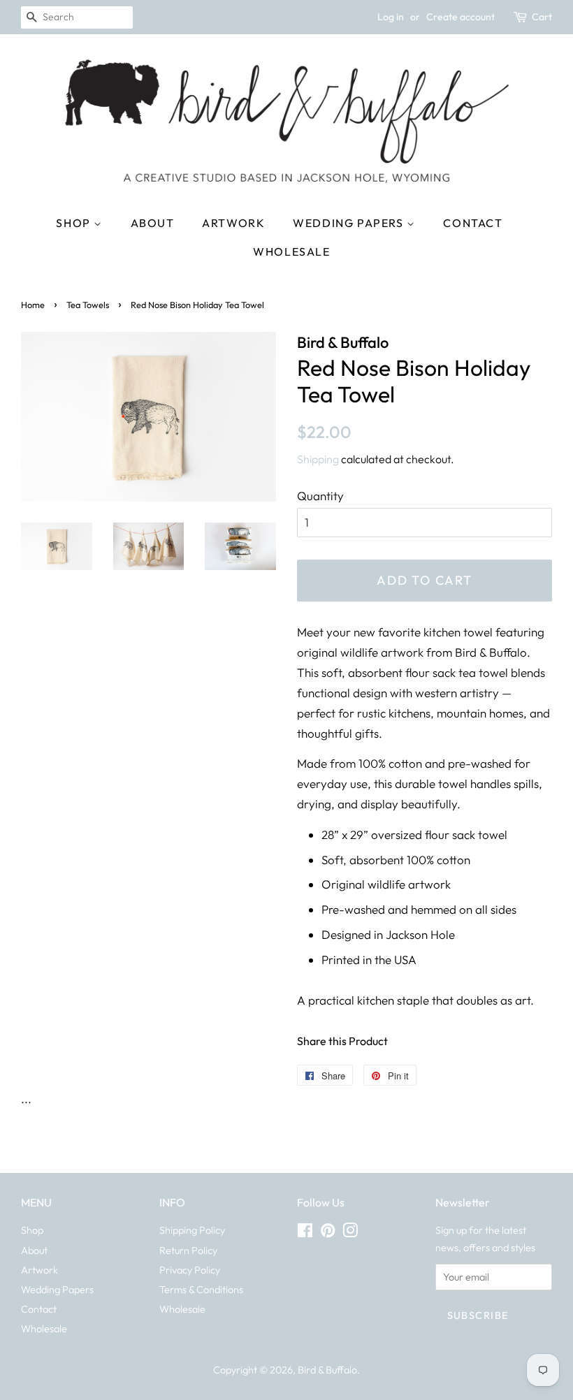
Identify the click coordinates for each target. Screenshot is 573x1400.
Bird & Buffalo (327, 1370)
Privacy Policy (189, 1270)
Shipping (318, 459)
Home (33, 304)
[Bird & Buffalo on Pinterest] (327, 1233)
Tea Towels (87, 304)
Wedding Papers (350, 223)
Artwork (233, 223)
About (153, 223)
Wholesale (291, 251)
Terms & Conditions (201, 1289)
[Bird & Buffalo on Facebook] (305, 1233)
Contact (472, 223)
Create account (460, 16)
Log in (390, 16)
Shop (75, 223)
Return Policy (188, 1250)
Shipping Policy (192, 1230)
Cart (542, 16)
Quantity (320, 495)
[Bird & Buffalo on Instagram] (350, 1233)
